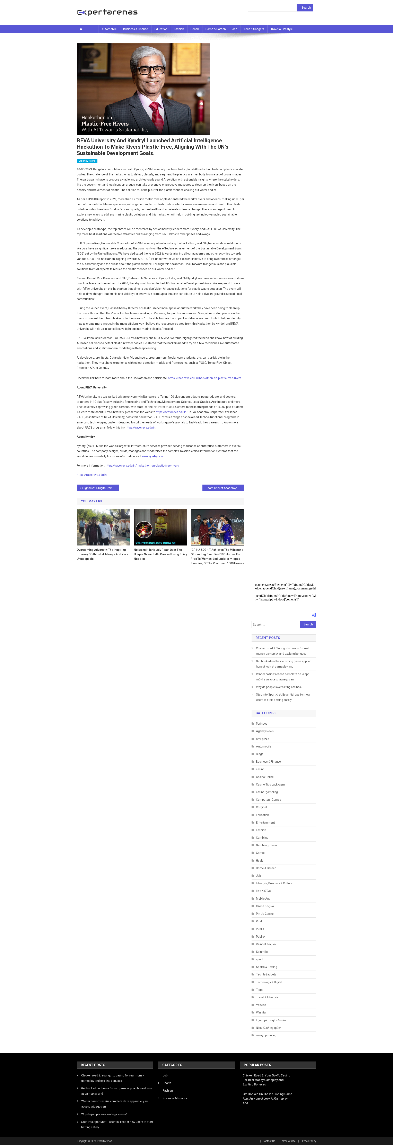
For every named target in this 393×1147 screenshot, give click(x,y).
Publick (260, 936)
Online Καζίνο (265, 906)
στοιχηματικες (266, 1035)
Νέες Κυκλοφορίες (268, 1027)
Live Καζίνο (263, 890)
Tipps (259, 989)
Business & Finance (135, 29)
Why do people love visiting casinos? (279, 687)
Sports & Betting (266, 967)
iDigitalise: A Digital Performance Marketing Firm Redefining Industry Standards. (100, 488)
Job (234, 29)
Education (161, 29)
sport (259, 959)
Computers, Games (268, 799)
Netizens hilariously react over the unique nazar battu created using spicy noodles (160, 554)
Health (195, 29)
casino (260, 769)
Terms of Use (288, 1141)
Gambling (262, 837)
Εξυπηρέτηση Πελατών (271, 1020)
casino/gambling (267, 792)
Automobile (109, 29)
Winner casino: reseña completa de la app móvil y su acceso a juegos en (282, 676)
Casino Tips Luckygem (270, 784)
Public (260, 928)
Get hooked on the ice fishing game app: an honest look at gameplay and (283, 664)
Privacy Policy (308, 1141)
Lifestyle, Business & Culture (274, 883)
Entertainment (265, 822)
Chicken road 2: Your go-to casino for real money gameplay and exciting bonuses (282, 651)
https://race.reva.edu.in (92, 474)
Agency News (87, 160)
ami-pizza (262, 739)
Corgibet (261, 807)
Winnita (261, 1012)
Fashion (179, 29)
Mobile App (263, 898)
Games (260, 852)
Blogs (259, 754)
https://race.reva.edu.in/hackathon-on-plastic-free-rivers (142, 465)
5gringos (261, 723)
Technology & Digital (269, 982)
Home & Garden (216, 29)
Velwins (261, 1005)
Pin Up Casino (265, 913)
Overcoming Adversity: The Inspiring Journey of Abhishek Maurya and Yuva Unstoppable (102, 554)
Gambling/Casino (267, 845)
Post (259, 921)
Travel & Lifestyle (282, 29)
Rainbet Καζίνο (266, 944)
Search (306, 7)
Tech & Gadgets (254, 29)
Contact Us (269, 1141)
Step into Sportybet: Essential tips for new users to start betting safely (283, 697)
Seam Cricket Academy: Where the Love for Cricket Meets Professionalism (225, 488)
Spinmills (262, 951)
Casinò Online (265, 777)
